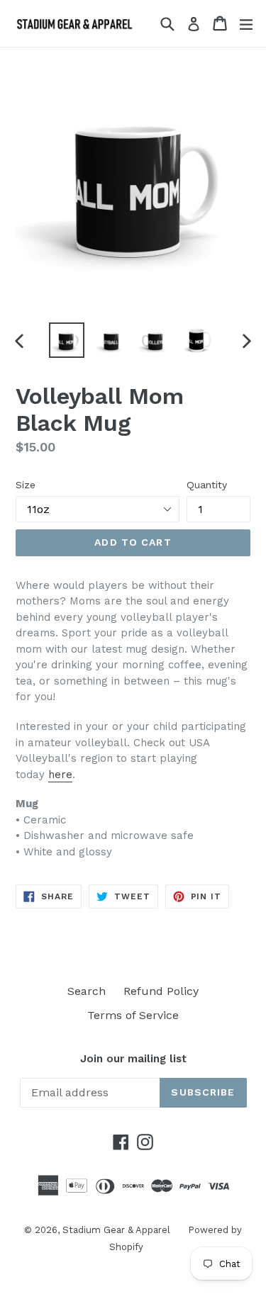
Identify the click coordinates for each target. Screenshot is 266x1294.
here (60, 774)
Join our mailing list (133, 1058)
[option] (67, 340)
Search (86, 991)
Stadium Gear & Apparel (116, 1230)
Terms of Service (133, 1015)
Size (25, 484)
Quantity (207, 484)
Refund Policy (161, 991)
